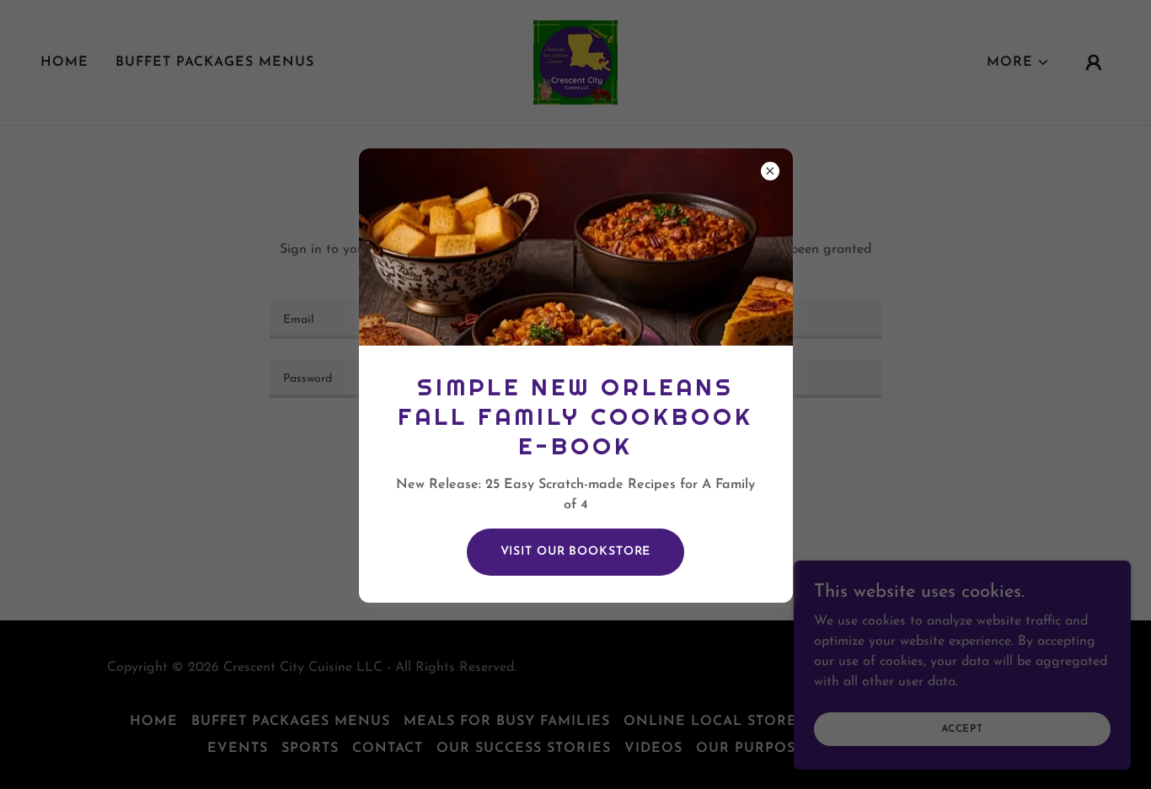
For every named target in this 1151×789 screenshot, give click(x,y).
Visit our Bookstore (576, 551)
